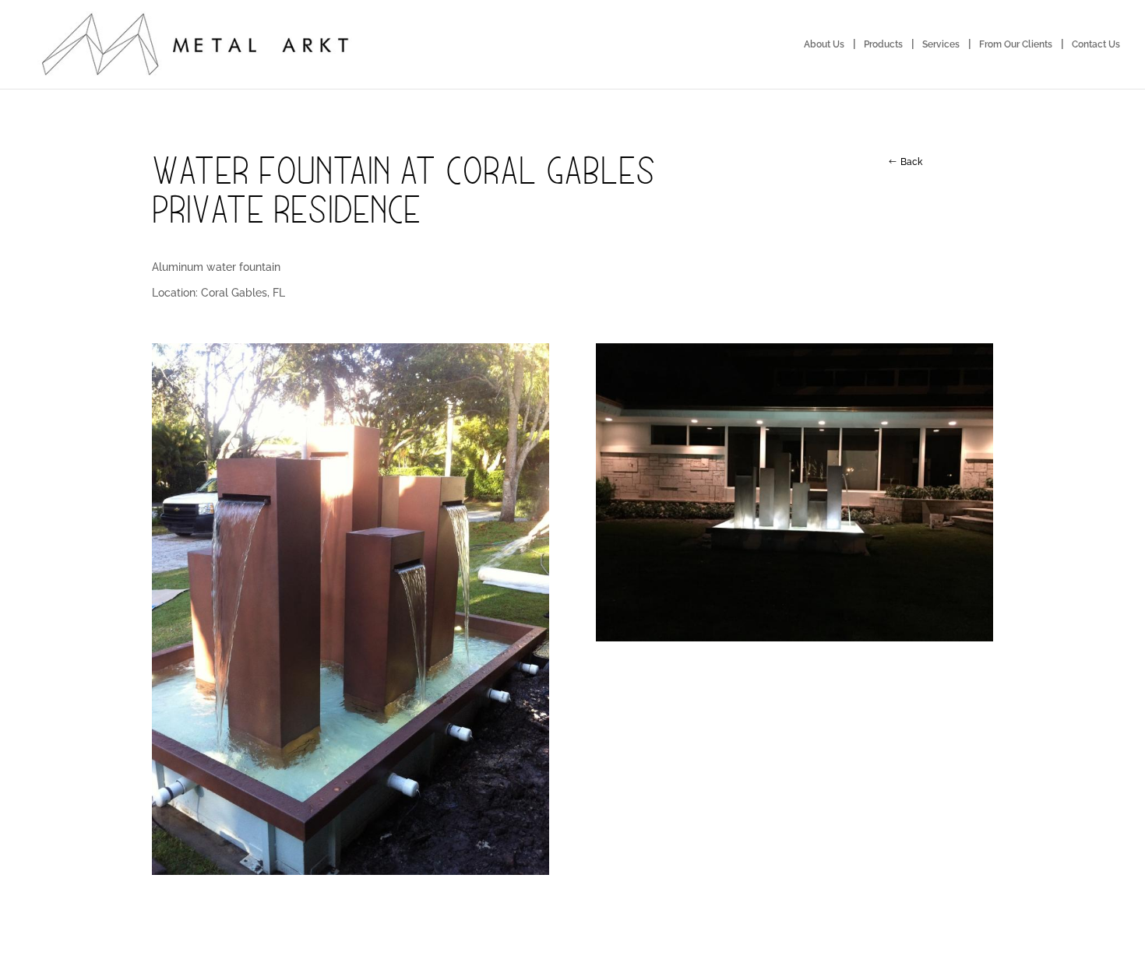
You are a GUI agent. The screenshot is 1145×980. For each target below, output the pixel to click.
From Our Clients (1015, 44)
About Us (824, 44)
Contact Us (1096, 44)
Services (941, 44)
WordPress (368, 956)
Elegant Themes (246, 956)
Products (883, 44)
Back (911, 161)
